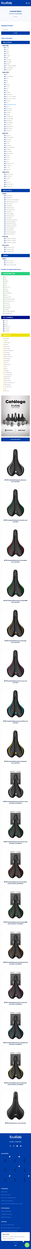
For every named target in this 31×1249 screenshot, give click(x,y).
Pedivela (5, 236)
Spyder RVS (8, 120)
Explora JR (8, 131)
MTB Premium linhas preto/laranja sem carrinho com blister (15, 963)
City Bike (7, 149)
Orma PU (7, 169)
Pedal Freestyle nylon (11, 202)
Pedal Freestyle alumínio (12, 200)
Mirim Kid (7, 141)
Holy (6, 90)
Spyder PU (7, 360)
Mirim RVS (7, 379)
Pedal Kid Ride (9, 230)
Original (7, 114)
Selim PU (5, 133)
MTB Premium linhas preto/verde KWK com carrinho (15, 601)
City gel (7, 56)
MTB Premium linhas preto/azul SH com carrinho (15, 722)
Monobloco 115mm (10, 240)
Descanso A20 (9, 247)
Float (6, 88)
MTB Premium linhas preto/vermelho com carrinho (15, 561)
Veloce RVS (8, 108)
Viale (6, 58)
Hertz (7, 102)
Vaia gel (7, 64)
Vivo (6, 82)
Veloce (7, 159)
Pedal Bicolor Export (11, 226)
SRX (6, 74)
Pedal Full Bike (9, 214)
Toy (6, 180)
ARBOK (5, 255)
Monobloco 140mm (10, 242)
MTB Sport (8, 139)
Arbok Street (9, 261)
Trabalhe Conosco (6, 1214)
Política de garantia (7, 1200)
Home (15, 16)
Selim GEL (5, 45)
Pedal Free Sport (10, 210)
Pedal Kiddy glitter (10, 232)
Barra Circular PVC (9, 383)
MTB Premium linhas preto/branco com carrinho (15, 480)
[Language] (26, 3)
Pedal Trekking (9, 228)
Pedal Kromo (9, 198)
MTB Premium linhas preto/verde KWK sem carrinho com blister (15, 923)
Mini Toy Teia (9, 184)
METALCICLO (7, 190)
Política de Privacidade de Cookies (11, 1203)
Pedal (4, 194)
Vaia (6, 80)
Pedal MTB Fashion (10, 222)
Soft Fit (7, 143)
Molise (7, 54)
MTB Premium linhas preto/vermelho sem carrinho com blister (15, 882)
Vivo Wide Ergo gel (10, 66)
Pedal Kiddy (8, 206)
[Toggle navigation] (29, 3)
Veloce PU (7, 287)
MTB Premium (9, 137)
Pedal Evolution (9, 208)
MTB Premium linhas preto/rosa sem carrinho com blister (15, 1003)
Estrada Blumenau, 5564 (10, 1230)
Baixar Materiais (15, 439)
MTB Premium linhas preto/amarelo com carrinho (15, 762)
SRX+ (7, 78)
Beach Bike (8, 151)
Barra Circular (9, 174)
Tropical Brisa (9, 118)
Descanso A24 (9, 249)
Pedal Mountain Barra (11, 220)
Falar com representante (8, 1197)
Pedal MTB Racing (10, 224)
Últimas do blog (6, 1217)
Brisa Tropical (8, 356)
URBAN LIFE (7, 335)
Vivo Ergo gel (9, 68)
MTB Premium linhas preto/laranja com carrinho (15, 641)
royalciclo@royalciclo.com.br (11, 1228)
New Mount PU (9, 163)
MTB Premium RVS (10, 104)
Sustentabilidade (6, 1211)
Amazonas (8, 145)
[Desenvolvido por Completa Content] (15, 1245)
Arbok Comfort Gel (10, 265)
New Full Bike (9, 122)
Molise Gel (7, 327)
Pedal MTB (8, 212)
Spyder (7, 155)
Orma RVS (8, 124)
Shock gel (8, 60)
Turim (7, 49)
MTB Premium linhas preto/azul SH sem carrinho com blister (15, 1043)
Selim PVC (5, 172)
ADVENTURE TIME (9, 274)
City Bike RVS (9, 116)
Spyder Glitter (9, 126)
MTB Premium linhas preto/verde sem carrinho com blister (15, 842)
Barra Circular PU (10, 147)
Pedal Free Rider (10, 234)
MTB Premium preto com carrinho (15, 1123)
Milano (7, 51)
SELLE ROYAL (7, 42)
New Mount (8, 176)
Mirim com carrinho (10, 96)
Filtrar (15, 33)
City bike (6, 352)
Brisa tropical (9, 153)
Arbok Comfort (9, 263)
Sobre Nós (4, 1191)
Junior (7, 161)
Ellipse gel (8, 70)
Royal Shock (8, 94)
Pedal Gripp (8, 196)
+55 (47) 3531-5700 (8, 1225)
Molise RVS (8, 110)
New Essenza (9, 76)
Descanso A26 (9, 251)
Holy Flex (7, 135)
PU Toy (7, 167)
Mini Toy (7, 182)
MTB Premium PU (9, 301)
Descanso (5, 245)
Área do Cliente (6, 1194)
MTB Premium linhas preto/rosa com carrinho (15, 681)
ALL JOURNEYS (8, 317)
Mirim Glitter (8, 129)
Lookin (7, 47)
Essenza (7, 100)
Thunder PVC (8, 387)
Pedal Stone (8, 204)
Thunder (7, 178)
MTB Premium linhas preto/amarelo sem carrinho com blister (15, 1083)
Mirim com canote (10, 98)
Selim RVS (5, 72)
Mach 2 (7, 106)
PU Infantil (8, 165)
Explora (7, 84)
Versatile (7, 112)
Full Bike (7, 92)
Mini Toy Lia (8, 186)
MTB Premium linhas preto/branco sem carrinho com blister (15, 802)
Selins (4, 259)
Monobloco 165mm (10, 238)
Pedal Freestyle (9, 216)
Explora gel (8, 62)
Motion (7, 86)
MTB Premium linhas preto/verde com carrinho (15, 521)
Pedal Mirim (8, 218)
